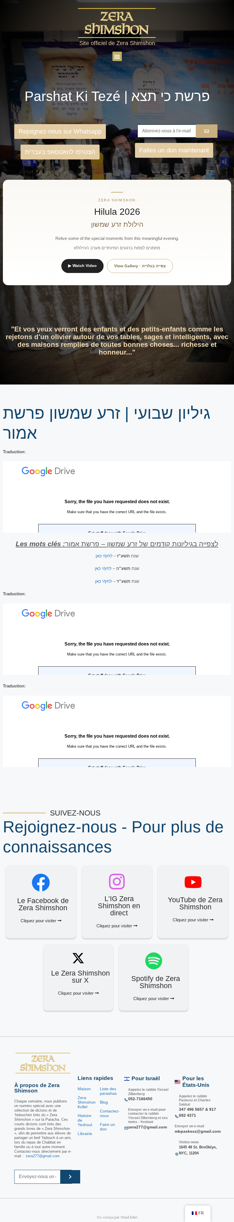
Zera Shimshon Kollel (87, 1102)
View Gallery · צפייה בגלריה (140, 266)
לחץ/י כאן (104, 555)
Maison (84, 1089)
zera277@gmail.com (43, 1156)
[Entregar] (70, 1176)
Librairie (85, 1133)
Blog (104, 1102)
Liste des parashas (108, 1091)
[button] (117, 56)
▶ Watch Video (82, 265)
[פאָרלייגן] (206, 131)
